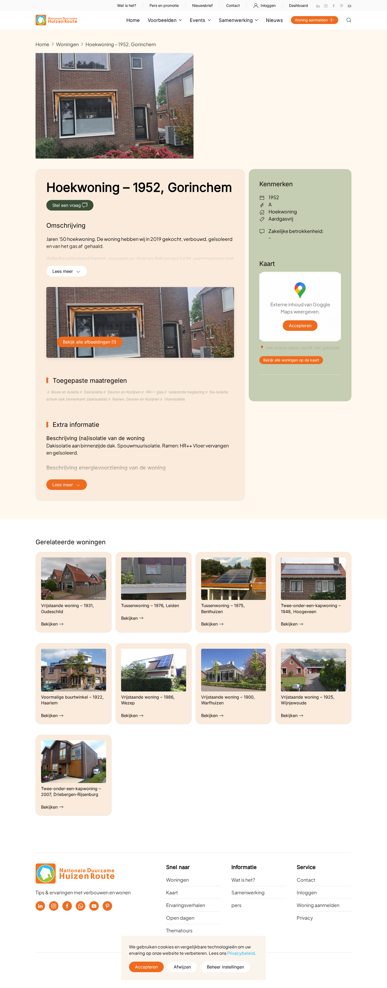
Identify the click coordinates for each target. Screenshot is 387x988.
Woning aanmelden (311, 20)
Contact (233, 5)
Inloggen (268, 5)
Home (133, 20)
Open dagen (180, 918)
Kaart (172, 892)
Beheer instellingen (225, 967)
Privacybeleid (241, 953)
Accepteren (300, 325)
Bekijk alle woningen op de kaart (291, 360)
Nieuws (274, 20)
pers (236, 905)
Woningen (177, 880)
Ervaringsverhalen (185, 905)
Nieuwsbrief (202, 5)
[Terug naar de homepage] (56, 20)
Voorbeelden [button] (162, 20)
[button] (348, 20)
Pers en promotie (164, 5)
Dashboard (298, 5)
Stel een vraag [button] (66, 205)
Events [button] (197, 20)
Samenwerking (248, 892)
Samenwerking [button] (236, 20)
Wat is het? (126, 5)
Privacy (305, 918)
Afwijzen (182, 967)
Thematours (179, 930)
